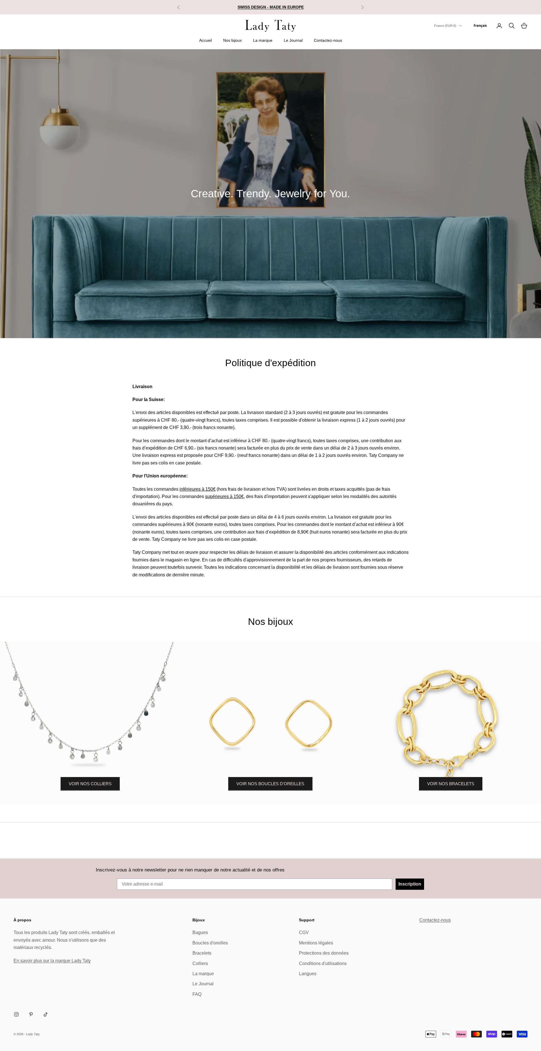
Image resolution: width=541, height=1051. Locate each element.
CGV (304, 932)
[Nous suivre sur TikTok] (45, 1014)
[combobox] (480, 25)
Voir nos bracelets (450, 783)
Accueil (205, 40)
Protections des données (324, 953)
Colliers (200, 963)
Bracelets (201, 953)
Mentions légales (316, 943)
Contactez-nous (328, 40)
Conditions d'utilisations (323, 963)
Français (480, 25)
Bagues (200, 932)
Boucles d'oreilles (210, 943)
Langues (307, 973)
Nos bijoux (232, 40)
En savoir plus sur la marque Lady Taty (52, 960)
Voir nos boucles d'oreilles (270, 783)
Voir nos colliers (90, 783)
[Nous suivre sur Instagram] (16, 1014)
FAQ (196, 994)
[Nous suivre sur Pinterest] (31, 1014)
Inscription (409, 884)
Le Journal (293, 40)
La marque (262, 40)
